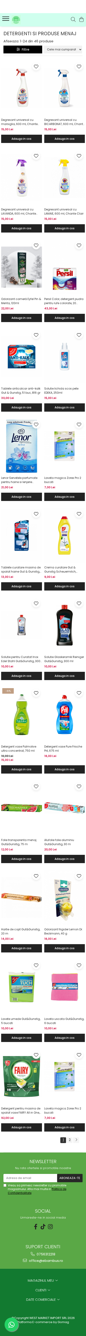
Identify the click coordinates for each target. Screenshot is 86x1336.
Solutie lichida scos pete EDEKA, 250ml (61, 391)
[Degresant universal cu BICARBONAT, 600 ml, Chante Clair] (64, 88)
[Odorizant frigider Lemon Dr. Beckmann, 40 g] (64, 897)
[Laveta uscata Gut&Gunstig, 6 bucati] (64, 987)
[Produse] (6, 20)
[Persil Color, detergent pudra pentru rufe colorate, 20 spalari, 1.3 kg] (64, 267)
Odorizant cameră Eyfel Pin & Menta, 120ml (21, 301)
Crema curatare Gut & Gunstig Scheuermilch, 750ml (60, 569)
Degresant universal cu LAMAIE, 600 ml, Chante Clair (63, 211)
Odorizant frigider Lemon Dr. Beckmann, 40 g (63, 931)
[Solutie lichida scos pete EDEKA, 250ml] (64, 356)
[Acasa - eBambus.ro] (29, 19)
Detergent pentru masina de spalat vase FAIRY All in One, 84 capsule (20, 1110)
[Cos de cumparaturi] (81, 20)
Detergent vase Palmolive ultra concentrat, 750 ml (18, 749)
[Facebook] (36, 1227)
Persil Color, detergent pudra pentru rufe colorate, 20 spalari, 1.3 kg (63, 301)
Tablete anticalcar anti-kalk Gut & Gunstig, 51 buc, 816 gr (20, 391)
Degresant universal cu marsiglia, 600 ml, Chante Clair (19, 122)
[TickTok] (43, 1227)
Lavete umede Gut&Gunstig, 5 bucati (20, 1021)
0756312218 (45, 1254)
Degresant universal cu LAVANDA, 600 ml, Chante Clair (18, 211)
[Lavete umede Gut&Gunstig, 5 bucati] (21, 987)
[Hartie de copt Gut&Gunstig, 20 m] (21, 897)
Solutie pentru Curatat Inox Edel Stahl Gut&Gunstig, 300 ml (20, 659)
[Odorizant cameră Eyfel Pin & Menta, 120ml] (21, 267)
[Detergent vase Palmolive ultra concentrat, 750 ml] (21, 714)
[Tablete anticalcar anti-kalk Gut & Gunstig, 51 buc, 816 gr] (21, 356)
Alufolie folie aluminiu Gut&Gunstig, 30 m (59, 842)
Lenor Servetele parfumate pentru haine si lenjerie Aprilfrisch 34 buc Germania (20, 480)
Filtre (24, 49)
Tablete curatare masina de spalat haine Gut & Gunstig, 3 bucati (21, 569)
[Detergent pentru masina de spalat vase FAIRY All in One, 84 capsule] (21, 1076)
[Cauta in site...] (73, 20)
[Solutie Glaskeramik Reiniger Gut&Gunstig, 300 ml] (64, 625)
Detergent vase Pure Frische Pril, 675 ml (63, 749)
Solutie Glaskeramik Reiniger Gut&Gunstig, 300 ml (64, 659)
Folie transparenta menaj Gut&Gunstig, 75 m (18, 842)
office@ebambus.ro (45, 1260)
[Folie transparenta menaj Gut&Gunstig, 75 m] (21, 808)
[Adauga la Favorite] (36, 66)
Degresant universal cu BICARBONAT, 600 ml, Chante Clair (64, 122)
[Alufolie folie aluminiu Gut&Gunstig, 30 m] (64, 808)
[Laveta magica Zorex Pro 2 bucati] (64, 446)
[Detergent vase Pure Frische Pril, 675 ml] (64, 714)
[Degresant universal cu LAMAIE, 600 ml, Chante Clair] (64, 177)
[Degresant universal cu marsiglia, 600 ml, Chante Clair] (21, 88)
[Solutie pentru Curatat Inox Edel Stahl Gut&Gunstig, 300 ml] (21, 625)
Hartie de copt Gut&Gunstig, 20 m (20, 931)
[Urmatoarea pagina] (76, 1140)
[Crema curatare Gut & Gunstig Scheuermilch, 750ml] (64, 535)
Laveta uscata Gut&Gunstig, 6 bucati (64, 1021)
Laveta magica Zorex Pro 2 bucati (62, 480)
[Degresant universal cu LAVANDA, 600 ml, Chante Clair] (21, 177)
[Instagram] (50, 1227)
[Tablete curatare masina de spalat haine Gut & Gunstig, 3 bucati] (21, 535)
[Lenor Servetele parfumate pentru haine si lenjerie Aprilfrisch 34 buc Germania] (21, 446)
